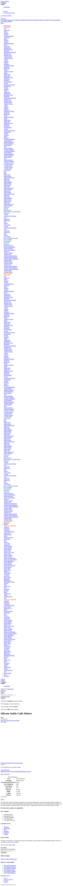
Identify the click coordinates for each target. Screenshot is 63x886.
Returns (6, 834)
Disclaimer (6, 880)
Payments (6, 832)
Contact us (3, 18)
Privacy (5, 878)
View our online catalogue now (9, 859)
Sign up (6, 11)
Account (3, 679)
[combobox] (8, 695)
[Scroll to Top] (5, 875)
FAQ (5, 829)
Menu (2, 23)
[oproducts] (10, 689)
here (14, 845)
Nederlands (7, 7)
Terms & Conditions (8, 879)
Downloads (7, 828)
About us (6, 826)
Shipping (6, 831)
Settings (3, 680)
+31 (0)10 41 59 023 (6, 15)
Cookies (6, 882)
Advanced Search (5, 696)
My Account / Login (9, 13)
